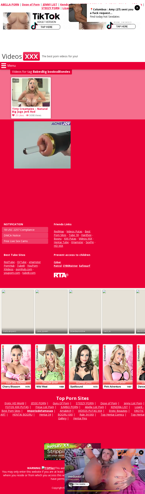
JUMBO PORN (69, 407)
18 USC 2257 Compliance (19, 230)
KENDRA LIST (119, 407)
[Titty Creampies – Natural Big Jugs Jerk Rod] (31, 105)
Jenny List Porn (133, 403)
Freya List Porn (44, 407)
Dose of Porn (31, 4)
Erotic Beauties (118, 411)
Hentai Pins (80, 418)
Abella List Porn (94, 407)
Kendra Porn (68, 4)
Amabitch (65, 411)
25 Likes (19, 115)
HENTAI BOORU (22, 414)
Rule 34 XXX (86, 414)
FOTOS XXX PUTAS (17, 407)
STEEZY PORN (50, 8)
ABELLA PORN (10, 4)
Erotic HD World (14, 403)
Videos (20, 56)
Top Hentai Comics (112, 414)
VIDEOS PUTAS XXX (90, 411)
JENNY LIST (50, 4)
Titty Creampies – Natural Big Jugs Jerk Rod (30, 110)
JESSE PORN (38, 403)
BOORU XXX (65, 414)
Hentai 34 (45, 414)
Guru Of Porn (61, 403)
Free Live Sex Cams (16, 241)
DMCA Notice (12, 235)
